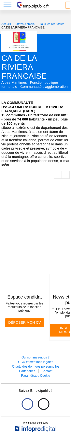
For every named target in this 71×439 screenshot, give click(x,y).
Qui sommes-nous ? (35, 357)
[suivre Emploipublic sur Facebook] (27, 404)
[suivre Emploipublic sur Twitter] (43, 404)
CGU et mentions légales (35, 362)
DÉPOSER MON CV (24, 322)
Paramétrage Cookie (35, 375)
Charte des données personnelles (35, 366)
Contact (46, 371)
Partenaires (27, 371)
